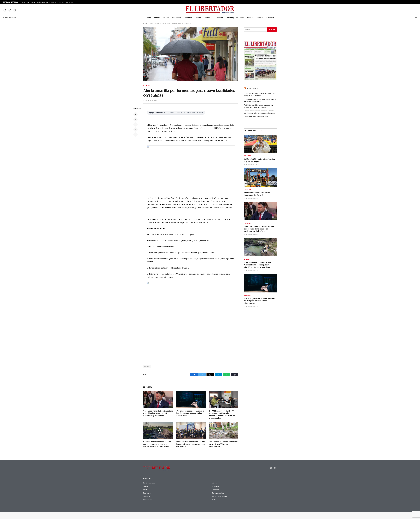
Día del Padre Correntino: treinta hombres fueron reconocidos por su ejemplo (190, 444)
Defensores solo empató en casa (256, 117)
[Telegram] (135, 129)
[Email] (135, 124)
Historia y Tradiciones (235, 17)
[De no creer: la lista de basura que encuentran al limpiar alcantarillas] (223, 430)
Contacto (270, 17)
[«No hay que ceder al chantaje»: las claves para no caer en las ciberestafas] (191, 399)
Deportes (219, 17)
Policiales (208, 17)
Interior (198, 17)
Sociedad (188, 17)
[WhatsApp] (135, 134)
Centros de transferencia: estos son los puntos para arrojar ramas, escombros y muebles (157, 444)
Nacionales (176, 17)
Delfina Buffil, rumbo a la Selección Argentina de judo (259, 160)
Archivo (260, 17)
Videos (157, 17)
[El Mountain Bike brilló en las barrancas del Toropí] (260, 177)
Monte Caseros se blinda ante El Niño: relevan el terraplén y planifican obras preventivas (49, 2)
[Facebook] (135, 114)
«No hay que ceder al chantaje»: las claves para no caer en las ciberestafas (190, 413)
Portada (145, 23)
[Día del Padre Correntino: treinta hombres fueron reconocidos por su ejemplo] (191, 430)
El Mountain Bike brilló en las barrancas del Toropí (257, 194)
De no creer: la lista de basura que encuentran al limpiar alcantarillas (223, 444)
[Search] (412, 17)
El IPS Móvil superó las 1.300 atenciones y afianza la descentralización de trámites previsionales (222, 414)
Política (166, 17)
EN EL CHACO (252, 88)
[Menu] (416, 17)
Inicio (148, 17)
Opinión (250, 17)
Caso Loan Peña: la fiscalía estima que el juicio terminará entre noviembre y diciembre (158, 413)
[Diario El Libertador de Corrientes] (210, 9)
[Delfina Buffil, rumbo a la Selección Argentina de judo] (260, 144)
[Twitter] (135, 119)
